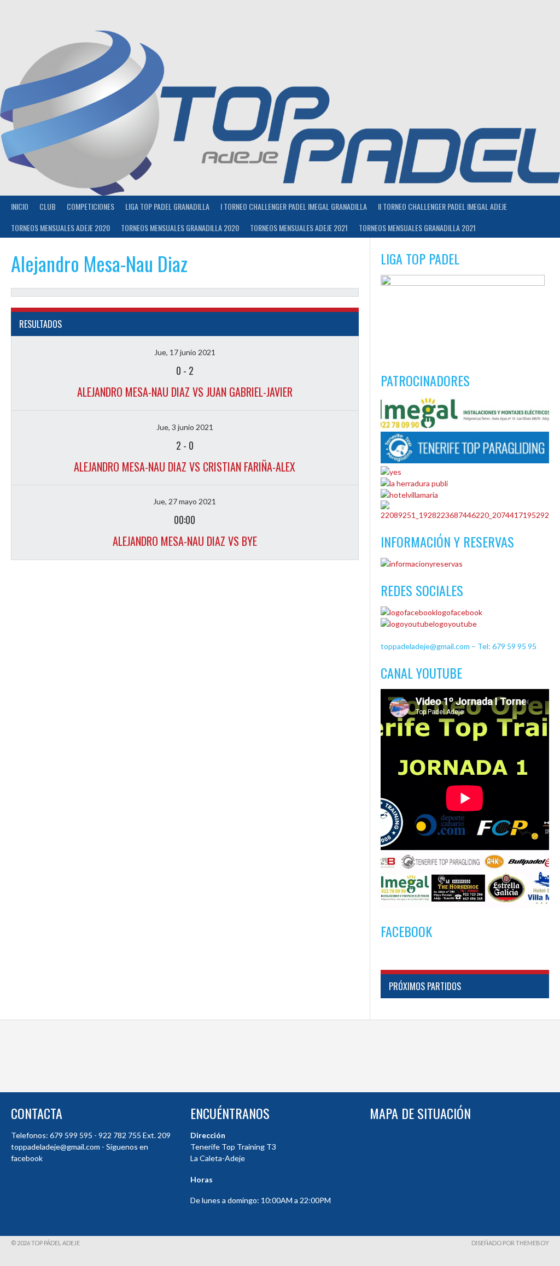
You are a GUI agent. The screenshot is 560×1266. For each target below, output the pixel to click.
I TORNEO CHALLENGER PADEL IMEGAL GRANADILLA (293, 206)
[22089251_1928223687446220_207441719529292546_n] (465, 515)
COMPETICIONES (90, 206)
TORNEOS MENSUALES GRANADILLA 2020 (180, 227)
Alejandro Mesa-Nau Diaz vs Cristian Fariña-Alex (184, 466)
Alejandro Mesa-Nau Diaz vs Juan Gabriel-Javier (185, 392)
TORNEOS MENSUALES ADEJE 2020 (60, 227)
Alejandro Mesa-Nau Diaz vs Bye (185, 541)
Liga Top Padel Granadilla (167, 206)
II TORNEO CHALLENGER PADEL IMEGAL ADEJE (442, 206)
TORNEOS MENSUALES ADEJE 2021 (299, 227)
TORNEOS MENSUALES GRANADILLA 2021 (417, 227)
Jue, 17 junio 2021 (184, 352)
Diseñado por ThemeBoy (510, 1242)
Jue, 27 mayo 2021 (184, 501)
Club (47, 206)
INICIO (19, 206)
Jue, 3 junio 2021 (184, 427)
